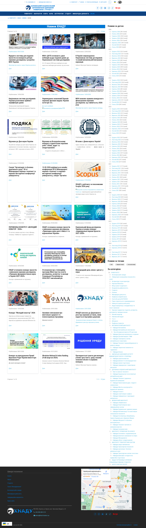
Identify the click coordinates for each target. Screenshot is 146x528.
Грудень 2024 (116, 80)
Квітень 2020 (116, 212)
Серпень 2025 (116, 60)
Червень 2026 (116, 36)
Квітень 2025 (116, 69)
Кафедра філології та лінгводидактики (124, 361)
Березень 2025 (116, 71)
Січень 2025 (115, 76)
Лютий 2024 (115, 102)
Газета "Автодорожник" (14, 486)
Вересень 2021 (116, 173)
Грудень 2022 (116, 137)
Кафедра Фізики (118, 352)
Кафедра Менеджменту (120, 438)
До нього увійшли (47, 106)
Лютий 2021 (115, 188)
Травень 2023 (116, 124)
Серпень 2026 (116, 31)
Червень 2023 (116, 122)
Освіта (45, 14)
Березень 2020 (116, 215)
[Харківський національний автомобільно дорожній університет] (39, 7)
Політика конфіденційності (124, 525)
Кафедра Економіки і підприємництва (124, 433)
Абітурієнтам (58, 14)
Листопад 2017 (116, 252)
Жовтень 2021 (116, 170)
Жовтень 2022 (116, 142)
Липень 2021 (116, 177)
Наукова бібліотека (117, 283)
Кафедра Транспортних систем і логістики (125, 453)
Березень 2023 (116, 129)
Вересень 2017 (116, 256)
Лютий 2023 (115, 131)
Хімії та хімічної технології (121, 372)
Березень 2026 (116, 43)
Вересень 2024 (116, 87)
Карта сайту (103, 2)
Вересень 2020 (116, 201)
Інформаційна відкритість (15, 497)
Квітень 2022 (116, 155)
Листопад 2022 (116, 140)
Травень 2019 (116, 237)
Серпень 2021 (116, 175)
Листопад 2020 (116, 197)
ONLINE (92, 14)
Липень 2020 (116, 206)
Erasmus (114, 292)
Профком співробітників (119, 297)
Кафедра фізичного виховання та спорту (125, 436)
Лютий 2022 (115, 159)
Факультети (38, 14)
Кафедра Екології (118, 391)
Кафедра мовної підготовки (121, 363)
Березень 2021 (116, 186)
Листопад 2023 (116, 111)
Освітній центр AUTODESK (120, 299)
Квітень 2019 (116, 239)
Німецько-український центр (121, 303)
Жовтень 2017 (116, 254)
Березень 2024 (116, 100)
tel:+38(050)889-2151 (30, 2)
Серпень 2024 (116, 89)
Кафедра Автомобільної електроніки (124, 330)
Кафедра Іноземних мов (120, 429)
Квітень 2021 (116, 184)
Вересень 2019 (116, 230)
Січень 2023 (115, 133)
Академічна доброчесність (120, 288)
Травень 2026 (116, 38)
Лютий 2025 (115, 73)
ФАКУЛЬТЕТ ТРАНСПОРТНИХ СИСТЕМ (123, 442)
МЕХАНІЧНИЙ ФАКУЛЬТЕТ (120, 400)
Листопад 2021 (116, 168)
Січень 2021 (115, 190)
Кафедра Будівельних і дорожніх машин (125, 409)
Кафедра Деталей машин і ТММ (122, 336)
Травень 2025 (116, 67)
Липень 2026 (116, 34)
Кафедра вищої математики (121, 444)
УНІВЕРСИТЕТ (115, 272)
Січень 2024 (115, 104)
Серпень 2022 (116, 146)
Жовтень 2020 (116, 199)
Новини (82, 2)
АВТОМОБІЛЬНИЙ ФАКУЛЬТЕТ (121, 325)
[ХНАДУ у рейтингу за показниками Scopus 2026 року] (89, 169)
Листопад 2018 (116, 245)
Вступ (118, 8)
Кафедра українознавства (121, 358)
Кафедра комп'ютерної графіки (122, 394)
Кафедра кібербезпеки (120, 402)
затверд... (101, 108)
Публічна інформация (92, 2)
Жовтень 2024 (116, 84)
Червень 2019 (116, 234)
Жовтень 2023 (116, 113)
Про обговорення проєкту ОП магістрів (125, 332)
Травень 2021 (116, 181)
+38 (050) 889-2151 (40, 512)
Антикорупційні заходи (119, 275)
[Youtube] (105, 8)
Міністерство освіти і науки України (20, 65)
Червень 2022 (116, 151)
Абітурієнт (115, 321)
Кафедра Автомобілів (119, 328)
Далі (103, 31)
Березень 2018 (116, 248)
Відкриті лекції (120, 264)
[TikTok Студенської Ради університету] (112, 8)
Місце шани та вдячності (119, 286)
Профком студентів (118, 323)
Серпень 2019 (116, 232)
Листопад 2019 (116, 226)
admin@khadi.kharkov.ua (45, 2)
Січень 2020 (115, 219)
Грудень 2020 (116, 195)
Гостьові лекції (131, 264)
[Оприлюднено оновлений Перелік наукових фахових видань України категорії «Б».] (56, 84)
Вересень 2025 (116, 58)
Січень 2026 (115, 47)
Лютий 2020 (115, 217)
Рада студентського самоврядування (123, 301)
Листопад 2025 (116, 54)
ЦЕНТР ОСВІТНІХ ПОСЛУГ (119, 464)
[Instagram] (101, 8)
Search (109, 0)
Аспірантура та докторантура (120, 281)
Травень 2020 (116, 210)
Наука (51, 14)
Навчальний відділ (117, 316)
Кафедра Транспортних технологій (123, 447)
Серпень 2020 (116, 203)
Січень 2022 (115, 162)
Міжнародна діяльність (81, 14)
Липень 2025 (116, 62)
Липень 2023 (116, 120)
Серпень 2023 (116, 117)
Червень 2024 (116, 93)
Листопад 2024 (116, 82)
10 (101, 31)
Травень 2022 (116, 153)
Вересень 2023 (116, 115)
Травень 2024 (116, 95)
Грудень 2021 (116, 166)
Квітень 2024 (116, 98)
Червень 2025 (116, 65)
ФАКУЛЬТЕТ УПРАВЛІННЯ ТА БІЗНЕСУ (123, 431)
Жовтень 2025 (116, 56)
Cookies (136, 525)
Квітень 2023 (116, 126)
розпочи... (34, 65)
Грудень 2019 (116, 223)
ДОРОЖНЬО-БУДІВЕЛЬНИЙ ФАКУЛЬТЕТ (124, 369)
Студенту (68, 14)
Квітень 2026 (116, 40)
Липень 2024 (116, 91)
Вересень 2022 (116, 144)
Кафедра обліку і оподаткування (122, 440)
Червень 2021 (116, 179)
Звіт (111, 264)
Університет (74, 2)
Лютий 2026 (115, 45)
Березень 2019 (116, 241)
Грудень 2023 (116, 109)
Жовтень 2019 (116, 228)
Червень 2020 (116, 208)
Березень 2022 (116, 157)
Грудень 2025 (116, 51)
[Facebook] (97, 8)
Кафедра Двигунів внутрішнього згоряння (125, 334)
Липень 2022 (116, 148)
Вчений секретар (117, 314)
